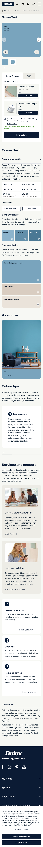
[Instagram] (10, 767)
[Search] (17, 4)
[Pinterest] (17, 767)
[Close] (39, 808)
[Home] (3, 11)
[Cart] (34, 4)
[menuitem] (7, 778)
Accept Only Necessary (21, 836)
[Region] (22, 4)
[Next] (39, 39)
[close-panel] (39, 4)
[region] (21, 826)
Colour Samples (12, 76)
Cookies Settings (21, 829)
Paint (29, 76)
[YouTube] (24, 767)
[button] (11, 209)
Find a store (21, 135)
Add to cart (28, 95)
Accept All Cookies (21, 843)
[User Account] (28, 4)
